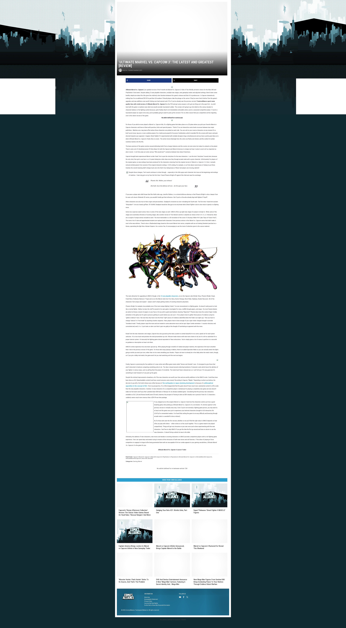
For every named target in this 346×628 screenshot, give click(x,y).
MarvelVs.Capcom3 (156, 457)
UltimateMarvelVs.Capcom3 (204, 457)
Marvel (140, 461)
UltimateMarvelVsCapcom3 (133, 458)
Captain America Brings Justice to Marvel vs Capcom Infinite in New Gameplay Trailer (134, 547)
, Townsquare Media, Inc (141, 610)
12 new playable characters (169, 296)
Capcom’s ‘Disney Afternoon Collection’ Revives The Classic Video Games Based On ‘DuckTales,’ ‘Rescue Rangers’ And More (135, 512)
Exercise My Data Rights (151, 603)
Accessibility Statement (151, 599)
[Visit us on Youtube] (181, 597)
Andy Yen (125, 70)
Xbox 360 (144, 458)
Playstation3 (174, 457)
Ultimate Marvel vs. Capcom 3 (186, 457)
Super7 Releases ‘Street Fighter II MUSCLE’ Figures (209, 511)
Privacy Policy (148, 601)
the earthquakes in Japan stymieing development (178, 383)
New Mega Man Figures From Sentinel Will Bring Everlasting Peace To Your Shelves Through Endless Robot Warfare (209, 581)
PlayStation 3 (166, 457)
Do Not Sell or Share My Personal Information (157, 605)
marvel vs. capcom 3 (144, 457)
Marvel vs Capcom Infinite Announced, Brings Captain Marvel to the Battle (170, 547)
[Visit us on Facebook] (184, 597)
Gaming (135, 461)
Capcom (135, 457)
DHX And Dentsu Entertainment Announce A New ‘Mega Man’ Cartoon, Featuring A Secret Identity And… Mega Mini (171, 581)
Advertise (147, 597)
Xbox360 (150, 458)
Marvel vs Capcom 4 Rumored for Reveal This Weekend (208, 547)
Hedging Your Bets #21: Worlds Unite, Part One (171, 511)
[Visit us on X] (188, 597)
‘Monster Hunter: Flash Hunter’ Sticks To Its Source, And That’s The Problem (134, 580)
